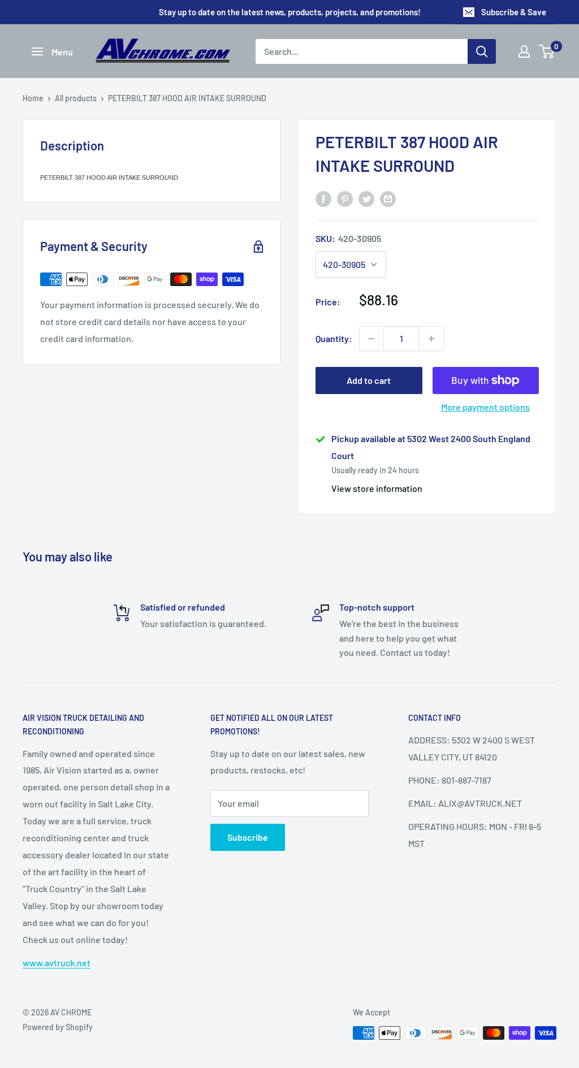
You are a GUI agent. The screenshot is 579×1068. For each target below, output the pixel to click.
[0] (547, 51)
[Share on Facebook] (323, 198)
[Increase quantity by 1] (431, 339)
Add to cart (369, 380)
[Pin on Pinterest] (345, 198)
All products (76, 98)
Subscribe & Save (513, 12)
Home (33, 98)
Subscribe (247, 837)
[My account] (524, 51)
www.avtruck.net (56, 962)
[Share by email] (388, 198)
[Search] (482, 51)
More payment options (485, 406)
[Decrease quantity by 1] (371, 339)
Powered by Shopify (58, 1027)
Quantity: (334, 338)
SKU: (348, 238)
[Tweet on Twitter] (366, 198)
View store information (376, 488)
